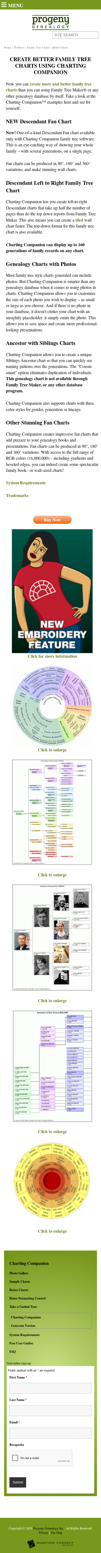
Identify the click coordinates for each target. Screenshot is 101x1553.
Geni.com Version (23, 1325)
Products (19, 47)
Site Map (56, 1532)
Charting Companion (26, 1317)
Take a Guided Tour (23, 1306)
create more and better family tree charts (49, 87)
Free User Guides (21, 1343)
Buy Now (52, 519)
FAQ (12, 1351)
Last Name (18, 1399)
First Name (18, 1377)
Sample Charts (19, 1281)
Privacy (43, 1532)
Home (7, 47)
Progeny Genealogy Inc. (48, 1528)
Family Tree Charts (38, 47)
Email (14, 1422)
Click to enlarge (52, 749)
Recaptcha (16, 1444)
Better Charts (18, 1290)
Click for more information (52, 656)
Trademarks (17, 495)
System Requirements (24, 1334)
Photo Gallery (18, 1273)
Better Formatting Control (27, 1298)
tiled (79, 220)
